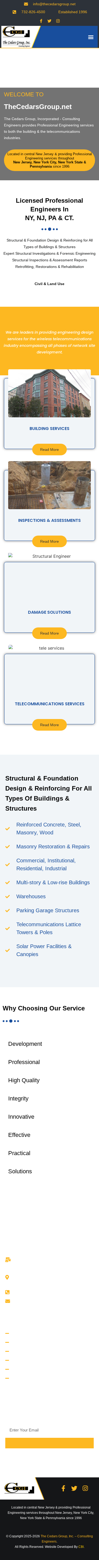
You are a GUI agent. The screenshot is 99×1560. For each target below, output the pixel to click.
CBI (81, 1547)
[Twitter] (49, 20)
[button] (90, 36)
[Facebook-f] (41, 20)
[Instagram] (58, 20)
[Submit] (49, 1443)
